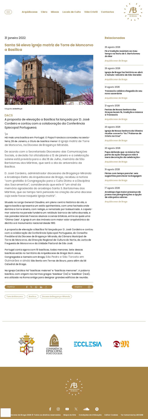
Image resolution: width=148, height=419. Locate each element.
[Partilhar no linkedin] (41, 287)
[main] (74, 155)
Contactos (107, 12)
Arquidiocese (29, 12)
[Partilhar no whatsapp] (36, 287)
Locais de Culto (71, 12)
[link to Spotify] (97, 409)
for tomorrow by (132, 415)
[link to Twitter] (76, 409)
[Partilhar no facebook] (26, 287)
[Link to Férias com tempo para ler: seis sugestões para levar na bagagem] (124, 175)
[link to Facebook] (50, 409)
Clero (44, 12)
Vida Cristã (91, 12)
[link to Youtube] (67, 409)
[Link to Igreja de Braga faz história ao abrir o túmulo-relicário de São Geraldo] (124, 74)
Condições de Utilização (90, 415)
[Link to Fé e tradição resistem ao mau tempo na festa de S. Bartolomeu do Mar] (124, 54)
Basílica (33, 296)
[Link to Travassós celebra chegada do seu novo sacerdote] (124, 92)
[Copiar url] (46, 287)
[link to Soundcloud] (86, 409)
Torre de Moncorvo (15, 296)
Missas (55, 12)
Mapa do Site (69, 415)
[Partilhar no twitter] (31, 287)
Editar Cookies (111, 415)
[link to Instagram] (58, 409)
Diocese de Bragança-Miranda (56, 296)
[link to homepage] (133, 12)
